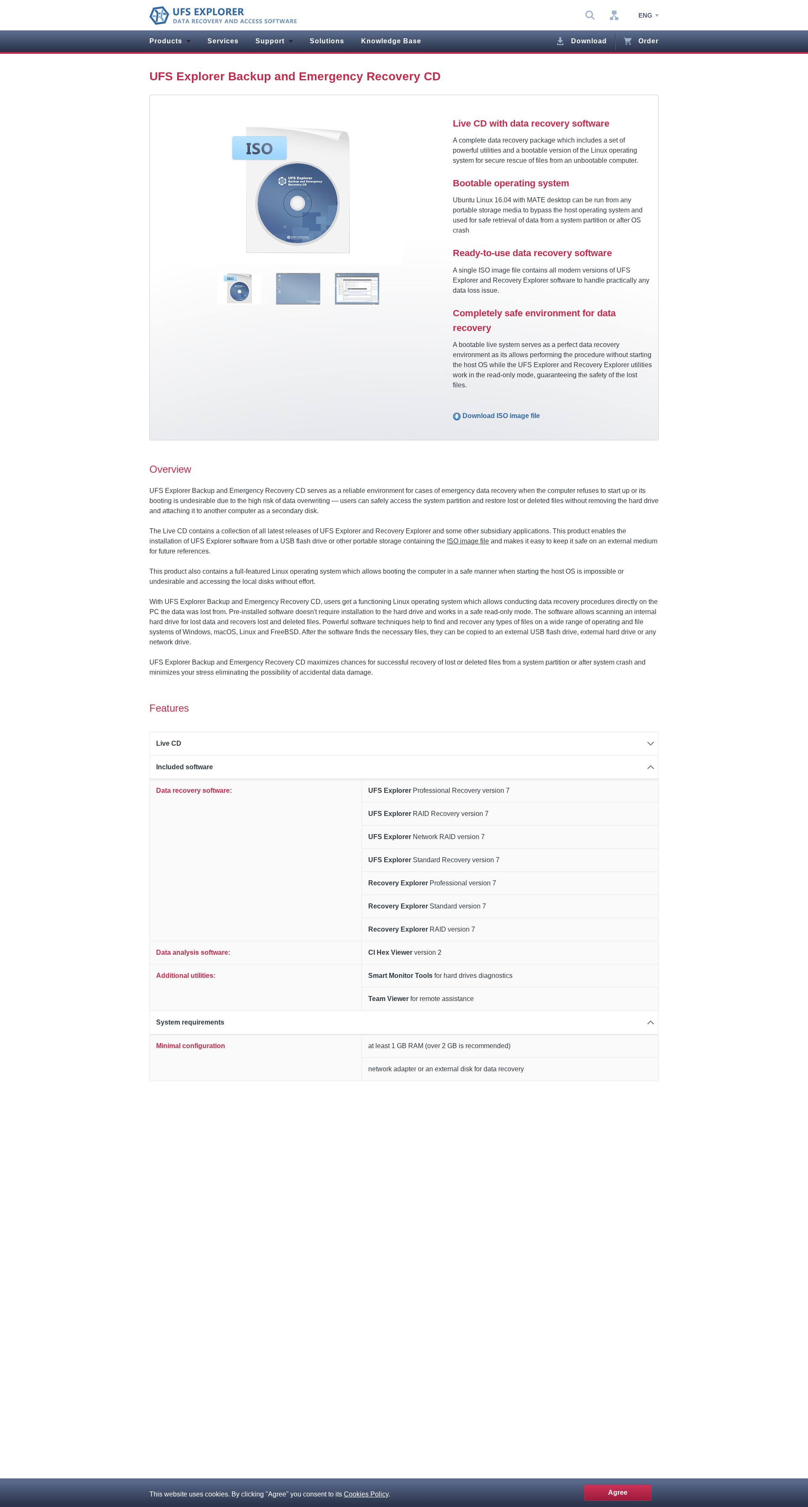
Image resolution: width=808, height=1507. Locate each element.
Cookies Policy (366, 1494)
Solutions (327, 41)
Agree (617, 1492)
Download (589, 41)
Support (269, 41)
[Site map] (614, 16)
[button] (404, 743)
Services (223, 41)
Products (165, 41)
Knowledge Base (391, 41)
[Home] (223, 15)
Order (648, 41)
